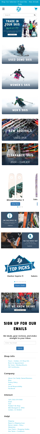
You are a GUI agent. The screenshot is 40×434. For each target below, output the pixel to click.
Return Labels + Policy (15, 425)
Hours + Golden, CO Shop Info (18, 361)
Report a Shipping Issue (16, 423)
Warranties (11, 427)
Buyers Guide (20, 285)
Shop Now (15, 204)
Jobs (9, 384)
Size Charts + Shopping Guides (18, 429)
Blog (9, 380)
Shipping (11, 421)
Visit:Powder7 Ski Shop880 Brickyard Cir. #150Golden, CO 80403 (16, 407)
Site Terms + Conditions (16, 431)
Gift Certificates (13, 367)
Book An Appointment (16, 363)
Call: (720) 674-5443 (15, 400)
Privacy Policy (12, 382)
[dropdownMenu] (3, 9)
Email (10, 402)
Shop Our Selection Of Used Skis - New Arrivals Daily (20, 3)
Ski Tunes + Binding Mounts (17, 365)
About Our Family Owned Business (20, 378)
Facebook (11, 388)
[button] (5, 24)
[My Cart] (35, 10)
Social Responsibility (15, 386)
